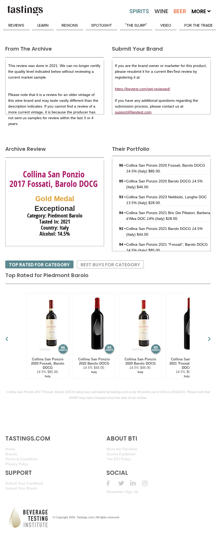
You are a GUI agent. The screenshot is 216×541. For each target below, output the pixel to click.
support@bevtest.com (133, 112)
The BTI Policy (118, 459)
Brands (11, 454)
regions (70, 25)
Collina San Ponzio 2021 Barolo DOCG (164, 228)
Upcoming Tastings (148, 483)
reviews (16, 25)
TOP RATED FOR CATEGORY (39, 265)
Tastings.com (85, 517)
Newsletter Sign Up (122, 492)
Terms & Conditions (21, 459)
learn (42, 25)
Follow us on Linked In (136, 483)
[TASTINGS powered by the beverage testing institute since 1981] (25, 13)
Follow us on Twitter (124, 483)
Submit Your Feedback (24, 483)
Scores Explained (120, 454)
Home (10, 449)
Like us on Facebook (112, 483)
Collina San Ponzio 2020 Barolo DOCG (164, 181)
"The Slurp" (136, 25)
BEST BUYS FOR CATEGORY (110, 265)
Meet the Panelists (121, 449)
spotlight (101, 25)
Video (165, 25)
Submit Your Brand (21, 488)
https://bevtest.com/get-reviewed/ (142, 89)
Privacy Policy (16, 464)
